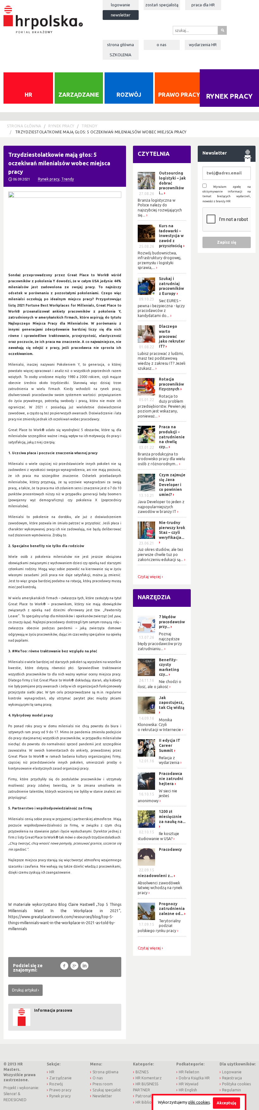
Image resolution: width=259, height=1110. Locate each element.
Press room (103, 1084)
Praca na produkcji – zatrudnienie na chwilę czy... (172, 436)
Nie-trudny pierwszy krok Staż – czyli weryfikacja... (172, 530)
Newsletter (120, 15)
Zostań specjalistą (161, 5)
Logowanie (120, 5)
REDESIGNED (15, 1100)
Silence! (10, 1094)
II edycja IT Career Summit (169, 745)
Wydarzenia (203, 44)
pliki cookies (199, 1102)
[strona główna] (43, 16)
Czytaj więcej (149, 577)
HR (28, 94)
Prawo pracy (179, 94)
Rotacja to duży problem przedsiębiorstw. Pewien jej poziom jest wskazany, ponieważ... (162, 406)
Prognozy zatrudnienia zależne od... (172, 909)
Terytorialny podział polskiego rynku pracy (159, 926)
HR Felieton (189, 1072)
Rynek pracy (61, 126)
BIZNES (142, 1072)
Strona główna (120, 44)
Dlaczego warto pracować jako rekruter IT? (172, 336)
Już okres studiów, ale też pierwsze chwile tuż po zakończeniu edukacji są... (160, 554)
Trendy (89, 126)
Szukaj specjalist (107, 1090)
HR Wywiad (188, 1084)
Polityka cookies (236, 1084)
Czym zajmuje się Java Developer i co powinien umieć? (172, 485)
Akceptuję (226, 1103)
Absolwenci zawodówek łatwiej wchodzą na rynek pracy (160, 888)
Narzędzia (154, 597)
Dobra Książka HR (194, 1078)
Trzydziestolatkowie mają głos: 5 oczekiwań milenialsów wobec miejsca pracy (100, 132)
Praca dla (203, 5)
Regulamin (231, 1090)
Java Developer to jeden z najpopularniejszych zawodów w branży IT (161, 507)
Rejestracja (232, 1078)
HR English (188, 1090)
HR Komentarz (149, 1078)
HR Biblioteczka (150, 1102)
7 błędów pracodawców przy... (172, 622)
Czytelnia (154, 153)
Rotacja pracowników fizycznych (171, 384)
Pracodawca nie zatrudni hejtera (171, 778)
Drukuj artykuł (24, 990)
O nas (161, 44)
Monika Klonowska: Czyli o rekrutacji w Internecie (159, 725)
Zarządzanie (78, 94)
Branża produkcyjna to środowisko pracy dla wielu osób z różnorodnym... (161, 459)
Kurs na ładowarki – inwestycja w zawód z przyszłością (171, 235)
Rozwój (129, 94)
